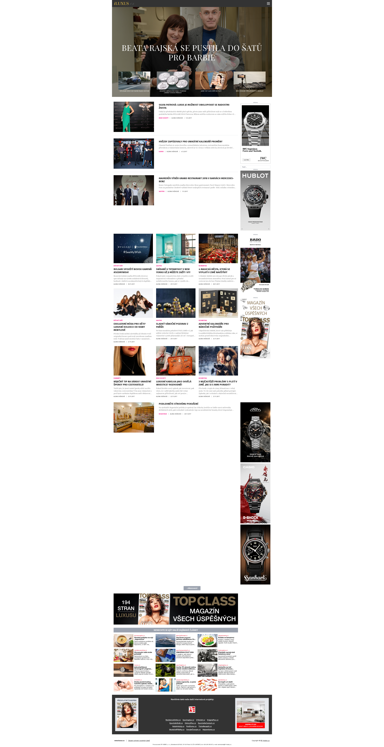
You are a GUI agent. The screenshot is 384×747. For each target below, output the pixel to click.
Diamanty (117, 378)
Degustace (163, 414)
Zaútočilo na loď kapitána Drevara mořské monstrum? (226, 668)
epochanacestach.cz (183, 650)
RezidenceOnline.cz (173, 720)
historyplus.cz (223, 650)
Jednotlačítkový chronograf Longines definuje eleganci (142, 668)
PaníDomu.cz (191, 726)
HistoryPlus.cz (190, 723)
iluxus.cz (137, 665)
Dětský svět (118, 266)
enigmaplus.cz (223, 665)
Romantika (203, 266)
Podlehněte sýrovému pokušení (178, 403)
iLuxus (161, 151)
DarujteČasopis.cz (193, 730)
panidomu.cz (222, 680)
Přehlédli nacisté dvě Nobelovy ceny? (226, 653)
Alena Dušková (177, 118)
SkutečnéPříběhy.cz (176, 730)
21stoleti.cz (138, 680)
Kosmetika (203, 320)
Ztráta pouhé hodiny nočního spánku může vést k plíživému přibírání (143, 683)
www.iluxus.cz (119, 740)
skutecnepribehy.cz (182, 680)
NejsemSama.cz (209, 730)
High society (164, 118)
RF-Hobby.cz (265, 740)
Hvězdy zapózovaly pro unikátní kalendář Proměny (190, 141)
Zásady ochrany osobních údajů (139, 740)
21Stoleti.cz (200, 720)
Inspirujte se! (251, 725)
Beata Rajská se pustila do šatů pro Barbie (192, 52)
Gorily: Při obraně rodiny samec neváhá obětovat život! (186, 668)
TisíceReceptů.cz (205, 726)
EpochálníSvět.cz (176, 723)
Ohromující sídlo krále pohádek (143, 653)
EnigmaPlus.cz (212, 720)
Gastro (162, 191)
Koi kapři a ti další (225, 682)
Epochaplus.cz (188, 720)
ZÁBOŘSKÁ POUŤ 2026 (185, 652)
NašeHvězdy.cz (178, 726)
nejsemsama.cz (223, 635)
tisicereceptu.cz (139, 635)
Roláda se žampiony (226, 638)
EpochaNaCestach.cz (206, 723)
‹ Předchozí (192, 588)
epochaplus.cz (181, 665)
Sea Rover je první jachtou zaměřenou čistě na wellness (186, 638)
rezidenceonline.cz (140, 650)
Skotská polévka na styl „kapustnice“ (143, 638)
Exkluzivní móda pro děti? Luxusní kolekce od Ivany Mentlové (130, 326)
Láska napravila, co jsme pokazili (186, 683)
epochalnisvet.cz (181, 635)
